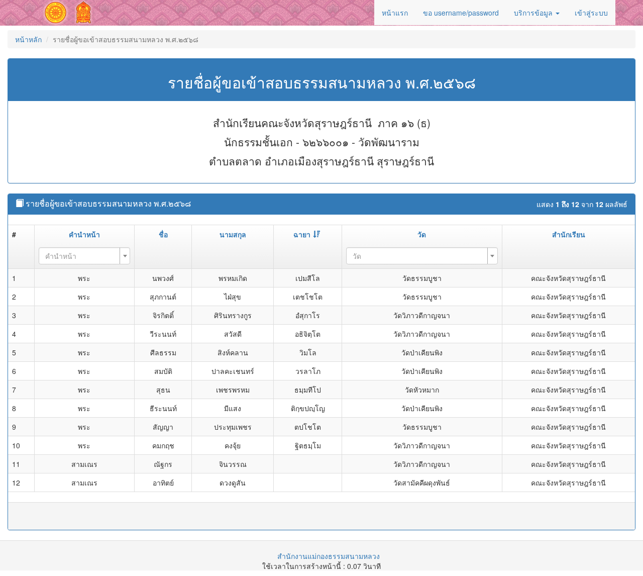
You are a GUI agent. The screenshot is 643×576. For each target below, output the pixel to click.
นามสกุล (233, 234)
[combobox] (85, 255)
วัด (421, 234)
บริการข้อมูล (534, 13)
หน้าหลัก (28, 39)
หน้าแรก (395, 13)
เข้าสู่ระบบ (591, 13)
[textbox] (81, 256)
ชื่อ (163, 234)
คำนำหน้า (84, 234)
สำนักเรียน (568, 234)
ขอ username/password (461, 13)
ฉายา (301, 234)
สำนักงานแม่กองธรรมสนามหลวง (328, 556)
